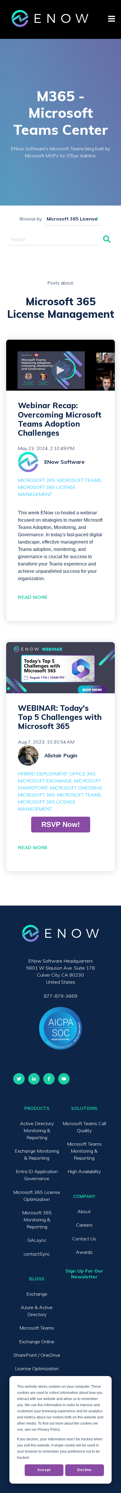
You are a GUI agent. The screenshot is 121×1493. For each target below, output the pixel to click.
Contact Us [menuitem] (84, 1239)
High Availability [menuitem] (84, 1171)
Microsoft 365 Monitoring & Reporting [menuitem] (37, 1220)
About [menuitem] (84, 1211)
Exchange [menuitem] (36, 1294)
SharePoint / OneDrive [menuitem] (37, 1355)
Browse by (30, 219)
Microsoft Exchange (45, 781)
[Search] (106, 239)
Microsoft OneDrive (76, 788)
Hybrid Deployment (42, 774)
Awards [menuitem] (84, 1252)
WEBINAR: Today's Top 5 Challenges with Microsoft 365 (60, 717)
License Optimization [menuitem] (37, 1368)
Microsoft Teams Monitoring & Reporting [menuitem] (84, 1151)
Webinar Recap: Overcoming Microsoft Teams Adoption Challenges (59, 419)
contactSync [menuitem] (36, 1254)
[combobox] (53, 239)
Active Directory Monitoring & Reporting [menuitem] (37, 1130)
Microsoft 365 (36, 480)
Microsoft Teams (79, 480)
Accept (44, 1470)
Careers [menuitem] (84, 1225)
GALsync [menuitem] (36, 1240)
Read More (33, 597)
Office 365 (82, 774)
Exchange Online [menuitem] (36, 1341)
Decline (84, 1470)
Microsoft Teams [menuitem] (36, 1328)
